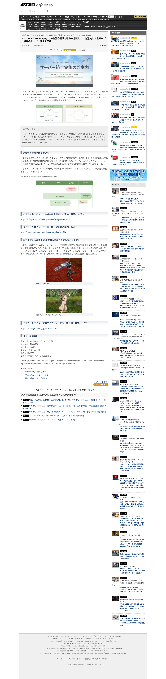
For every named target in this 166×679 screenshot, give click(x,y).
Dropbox (64, 26)
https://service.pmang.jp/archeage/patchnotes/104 (43, 232)
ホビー (73, 17)
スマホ (95, 17)
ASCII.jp (27, 4)
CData (72, 27)
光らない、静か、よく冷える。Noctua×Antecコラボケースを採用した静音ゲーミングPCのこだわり (132, 570)
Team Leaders (80, 648)
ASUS (72, 22)
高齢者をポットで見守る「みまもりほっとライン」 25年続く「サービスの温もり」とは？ (132, 236)
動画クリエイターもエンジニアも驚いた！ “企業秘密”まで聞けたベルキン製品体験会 (132, 556)
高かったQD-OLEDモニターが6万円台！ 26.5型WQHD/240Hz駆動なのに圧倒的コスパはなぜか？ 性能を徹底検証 (132, 505)
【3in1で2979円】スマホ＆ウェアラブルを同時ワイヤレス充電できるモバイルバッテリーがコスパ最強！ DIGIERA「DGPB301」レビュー (132, 542)
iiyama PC (77, 639)
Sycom (50, 22)
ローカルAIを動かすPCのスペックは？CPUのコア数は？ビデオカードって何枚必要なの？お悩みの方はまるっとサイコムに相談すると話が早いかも (132, 447)
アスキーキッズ (23, 19)
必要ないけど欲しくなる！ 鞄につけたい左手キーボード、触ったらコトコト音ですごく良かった (128, 120)
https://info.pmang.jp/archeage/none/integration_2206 (45, 219)
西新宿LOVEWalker (77, 653)
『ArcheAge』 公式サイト (35, 371)
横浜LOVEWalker (66, 653)
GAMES (44, 5)
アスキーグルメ (48, 19)
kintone (43, 27)
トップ (22, 17)
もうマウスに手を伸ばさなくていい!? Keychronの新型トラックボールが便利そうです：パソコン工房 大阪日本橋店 (127, 81)
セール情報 (118, 17)
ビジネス (36, 17)
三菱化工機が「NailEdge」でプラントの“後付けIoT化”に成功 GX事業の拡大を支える (132, 220)
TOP (46, 636)
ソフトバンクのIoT (107, 27)
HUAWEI (64, 24)
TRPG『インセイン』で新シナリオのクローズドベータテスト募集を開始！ (57, 415)
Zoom (100, 27)
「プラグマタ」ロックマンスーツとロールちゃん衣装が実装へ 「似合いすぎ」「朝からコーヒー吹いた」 (128, 107)
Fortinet (86, 27)
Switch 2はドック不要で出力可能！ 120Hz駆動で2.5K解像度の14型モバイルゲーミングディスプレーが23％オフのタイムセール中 (128, 148)
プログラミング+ (76, 19)
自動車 (67, 17)
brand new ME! (92, 643)
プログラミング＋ (90, 648)
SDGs (83, 19)
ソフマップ (51, 29)
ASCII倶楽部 (140, 17)
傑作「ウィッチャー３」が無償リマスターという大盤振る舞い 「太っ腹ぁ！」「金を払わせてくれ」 (128, 56)
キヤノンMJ (36, 29)
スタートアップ (102, 17)
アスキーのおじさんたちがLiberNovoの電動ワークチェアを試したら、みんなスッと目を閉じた (132, 201)
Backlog (78, 27)
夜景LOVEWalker (88, 653)
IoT (30, 17)
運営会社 (87, 659)
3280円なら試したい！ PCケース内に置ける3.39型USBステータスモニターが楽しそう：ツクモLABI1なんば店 (128, 43)
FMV (29, 22)
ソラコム (57, 27)
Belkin (79, 24)
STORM (111, 639)
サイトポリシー (61, 659)
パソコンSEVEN (57, 22)
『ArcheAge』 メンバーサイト (37, 374)
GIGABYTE (50, 24)
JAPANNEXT (43, 29)
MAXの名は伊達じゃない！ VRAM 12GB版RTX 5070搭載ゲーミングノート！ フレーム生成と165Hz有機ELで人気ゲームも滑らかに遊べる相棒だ (132, 485)
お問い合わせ (96, 659)
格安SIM (31, 19)
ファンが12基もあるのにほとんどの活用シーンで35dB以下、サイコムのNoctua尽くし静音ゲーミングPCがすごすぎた (132, 607)
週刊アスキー (57, 19)
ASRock (57, 24)
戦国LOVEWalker (121, 653)
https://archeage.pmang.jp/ (60, 253)
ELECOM (29, 24)
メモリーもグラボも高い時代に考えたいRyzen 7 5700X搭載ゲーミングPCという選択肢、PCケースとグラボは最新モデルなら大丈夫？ (132, 304)
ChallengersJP (104, 19)
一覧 (61, 50)
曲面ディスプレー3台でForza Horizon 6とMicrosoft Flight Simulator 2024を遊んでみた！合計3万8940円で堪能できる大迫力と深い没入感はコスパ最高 (132, 267)
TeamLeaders (66, 19)
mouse (36, 22)
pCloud (64, 29)
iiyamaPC (43, 22)
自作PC (80, 17)
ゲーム (111, 17)
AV (85, 17)
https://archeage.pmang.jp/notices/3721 (39, 328)
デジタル (50, 17)
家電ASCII (39, 19)
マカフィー (29, 29)
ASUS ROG (43, 24)
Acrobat (36, 27)
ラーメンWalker (44, 653)
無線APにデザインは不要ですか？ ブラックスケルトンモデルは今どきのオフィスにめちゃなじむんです (132, 589)
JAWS (29, 27)
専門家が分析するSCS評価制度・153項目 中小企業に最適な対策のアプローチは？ (132, 428)
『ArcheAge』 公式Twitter (36, 378)
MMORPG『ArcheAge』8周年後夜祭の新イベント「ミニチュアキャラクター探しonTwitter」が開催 (67, 412)
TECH (43, 17)
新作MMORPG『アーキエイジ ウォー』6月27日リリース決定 (52, 419)
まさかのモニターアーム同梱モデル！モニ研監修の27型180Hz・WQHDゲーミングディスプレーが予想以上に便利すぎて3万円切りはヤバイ (132, 407)
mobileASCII (90, 651)
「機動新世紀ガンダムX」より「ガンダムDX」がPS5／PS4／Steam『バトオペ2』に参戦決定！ (127, 68)
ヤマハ (93, 27)
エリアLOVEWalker (55, 653)
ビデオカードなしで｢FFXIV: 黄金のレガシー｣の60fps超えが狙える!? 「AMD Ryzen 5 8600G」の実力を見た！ (132, 621)
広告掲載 (104, 659)
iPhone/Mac (58, 17)
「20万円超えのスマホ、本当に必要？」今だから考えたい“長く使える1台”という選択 (132, 355)
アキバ (89, 17)
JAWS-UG (58, 641)
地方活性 (88, 19)
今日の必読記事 (61, 651)
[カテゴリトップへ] (100, 384)
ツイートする (53, 49)
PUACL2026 (95, 19)
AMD (36, 24)
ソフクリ (114, 27)
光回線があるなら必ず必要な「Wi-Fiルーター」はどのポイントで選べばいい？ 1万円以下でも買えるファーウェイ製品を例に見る (132, 287)
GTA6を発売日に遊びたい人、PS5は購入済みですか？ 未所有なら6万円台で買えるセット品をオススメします (127, 94)
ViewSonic (71, 24)
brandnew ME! (57, 29)
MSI (65, 22)
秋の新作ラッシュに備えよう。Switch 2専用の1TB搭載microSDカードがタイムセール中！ (127, 162)
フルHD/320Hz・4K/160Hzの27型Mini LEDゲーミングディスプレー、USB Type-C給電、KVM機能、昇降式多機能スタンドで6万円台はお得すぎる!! (132, 522)
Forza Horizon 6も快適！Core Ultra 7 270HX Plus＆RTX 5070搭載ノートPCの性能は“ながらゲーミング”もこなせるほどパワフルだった (132, 323)
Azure (50, 27)
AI (26, 17)
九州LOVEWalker (99, 653)
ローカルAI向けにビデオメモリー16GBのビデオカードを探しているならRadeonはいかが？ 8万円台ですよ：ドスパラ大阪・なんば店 (128, 133)
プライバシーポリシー (75, 659)
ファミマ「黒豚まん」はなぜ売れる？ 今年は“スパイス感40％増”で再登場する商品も (132, 248)
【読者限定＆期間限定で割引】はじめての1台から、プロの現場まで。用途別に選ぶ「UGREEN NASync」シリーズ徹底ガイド (132, 389)
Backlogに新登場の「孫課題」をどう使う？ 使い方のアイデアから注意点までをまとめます (132, 374)
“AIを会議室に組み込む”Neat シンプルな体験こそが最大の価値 (132, 342)
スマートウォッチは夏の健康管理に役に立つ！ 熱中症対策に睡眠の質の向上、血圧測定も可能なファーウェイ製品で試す (132, 467)
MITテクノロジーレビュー (102, 651)
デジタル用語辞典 (80, 651)
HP (79, 22)
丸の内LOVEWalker (110, 653)
